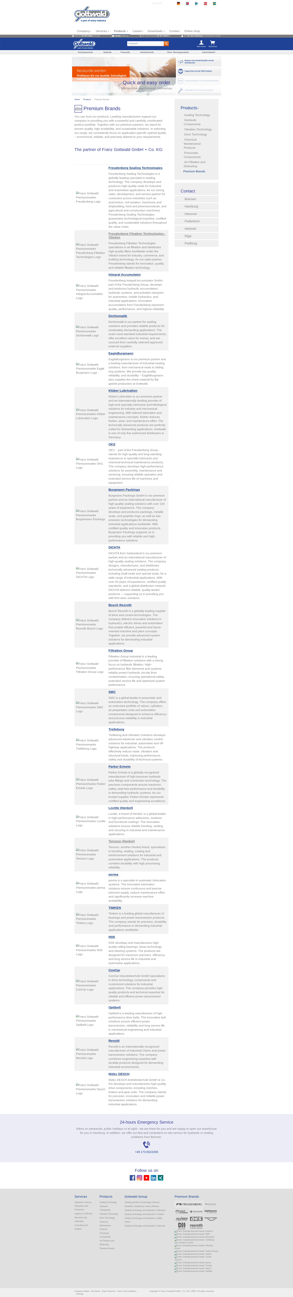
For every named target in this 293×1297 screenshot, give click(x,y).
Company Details (82, 1291)
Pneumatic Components (105, 1235)
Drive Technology (107, 1218)
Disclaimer (95, 1291)
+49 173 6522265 (146, 1152)
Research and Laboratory (81, 1219)
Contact (174, 31)
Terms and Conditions (126, 1291)
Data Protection (109, 1291)
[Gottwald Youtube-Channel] (146, 1177)
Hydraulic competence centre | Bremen (142, 1206)
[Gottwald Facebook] (132, 1177)
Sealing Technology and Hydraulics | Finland (144, 1214)
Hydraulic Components (105, 1208)
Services (102, 31)
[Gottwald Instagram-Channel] (139, 1177)
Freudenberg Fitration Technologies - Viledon (137, 235)
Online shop (192, 31)
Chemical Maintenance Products (105, 1225)
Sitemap (79, 1294)
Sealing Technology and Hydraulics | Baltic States (143, 1220)
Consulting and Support (81, 1227)
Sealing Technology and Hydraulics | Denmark (145, 1226)
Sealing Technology (108, 1202)
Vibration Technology (109, 1214)
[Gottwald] (92, 14)
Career (137, 31)
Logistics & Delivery (83, 1213)
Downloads (155, 31)
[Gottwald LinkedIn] (153, 1177)
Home (77, 99)
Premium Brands (107, 1248)
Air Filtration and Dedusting (107, 1243)
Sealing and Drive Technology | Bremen (142, 1202)
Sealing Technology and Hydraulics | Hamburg (145, 1210)
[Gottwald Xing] (160, 1177)
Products (120, 31)
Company (83, 31)
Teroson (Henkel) (122, 841)
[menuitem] (178, 3)
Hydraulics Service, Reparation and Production (83, 1206)
